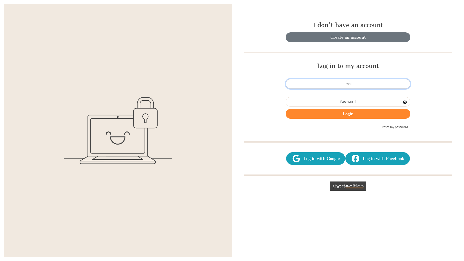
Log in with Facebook (382, 158)
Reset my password (395, 127)
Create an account (348, 37)
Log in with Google (320, 158)
